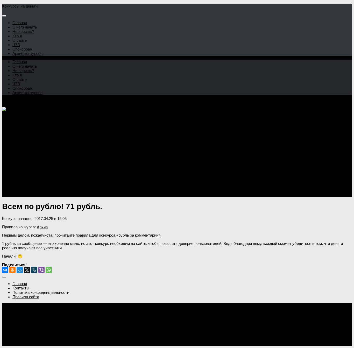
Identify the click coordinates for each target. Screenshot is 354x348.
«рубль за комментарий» (138, 235)
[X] (27, 270)
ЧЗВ (16, 44)
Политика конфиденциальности (40, 292)
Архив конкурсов (27, 53)
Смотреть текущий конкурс (26, 181)
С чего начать (24, 27)
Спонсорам (22, 49)
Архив (42, 227)
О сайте (19, 40)
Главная (19, 22)
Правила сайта (25, 297)
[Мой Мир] (20, 270)
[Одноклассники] (12, 270)
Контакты (20, 288)
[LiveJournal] (34, 270)
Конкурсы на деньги (20, 6)
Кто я (17, 36)
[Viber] (41, 270)
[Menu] (4, 16)
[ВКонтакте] (5, 270)
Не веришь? (23, 31)
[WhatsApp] (49, 270)
